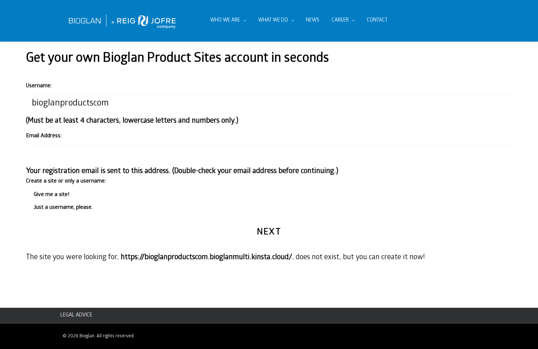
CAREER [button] (340, 21)
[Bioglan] (122, 21)
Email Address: (43, 136)
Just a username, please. (63, 207)
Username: (39, 86)
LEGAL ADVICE (76, 315)
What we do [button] (273, 21)
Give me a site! (51, 195)
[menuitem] (228, 21)
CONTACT (377, 21)
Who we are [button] (225, 21)
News (313, 21)
